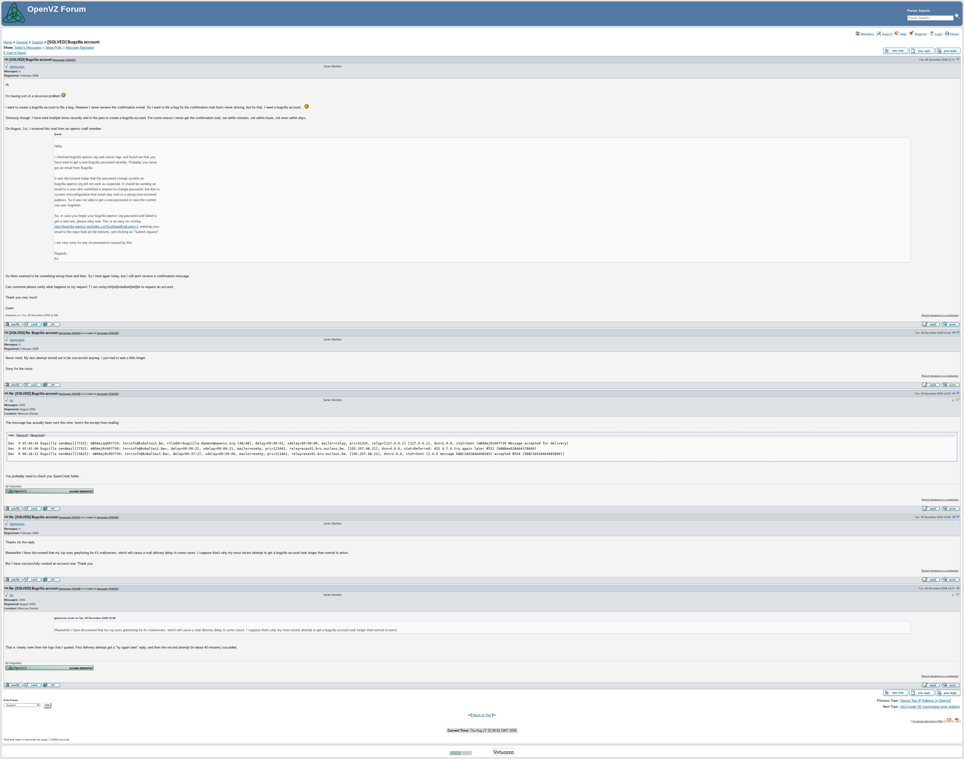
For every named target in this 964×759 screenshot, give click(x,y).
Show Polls (53, 47)
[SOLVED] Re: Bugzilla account (33, 333)
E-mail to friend (15, 53)
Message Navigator (80, 47)
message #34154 (70, 333)
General (22, 42)
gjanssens (17, 67)
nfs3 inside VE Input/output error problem (930, 707)
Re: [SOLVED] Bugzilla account (33, 393)
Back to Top (482, 715)
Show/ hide (37, 435)
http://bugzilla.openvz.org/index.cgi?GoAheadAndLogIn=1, (96, 226)
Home (954, 34)
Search (886, 34)
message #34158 (70, 588)
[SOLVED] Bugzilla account (30, 60)
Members (867, 34)
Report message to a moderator (940, 315)
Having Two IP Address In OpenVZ (925, 701)
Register (920, 34)
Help (903, 34)
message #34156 (70, 393)
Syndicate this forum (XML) (927, 721)
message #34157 (70, 517)
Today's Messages (27, 47)
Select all (22, 435)
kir (11, 400)
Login (938, 34)
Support (37, 42)
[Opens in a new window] (49, 492)
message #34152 (64, 60)
